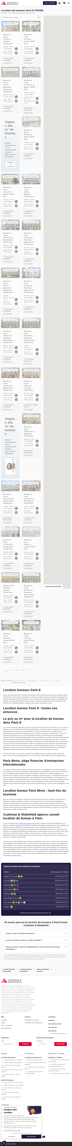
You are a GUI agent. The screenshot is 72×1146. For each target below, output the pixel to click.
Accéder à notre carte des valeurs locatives (34, 912)
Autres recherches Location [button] (43, 970)
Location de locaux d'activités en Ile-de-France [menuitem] (59, 1060)
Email (2, 1040)
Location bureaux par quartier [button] (9, 970)
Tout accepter (31, 1136)
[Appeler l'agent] (16, 48)
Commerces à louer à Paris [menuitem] (35, 1059)
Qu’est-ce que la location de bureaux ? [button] (20, 933)
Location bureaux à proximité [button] (26, 970)
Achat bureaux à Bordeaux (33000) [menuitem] (10, 1093)
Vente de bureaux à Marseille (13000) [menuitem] (11, 1088)
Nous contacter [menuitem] (50, 3)
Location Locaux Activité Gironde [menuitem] (60, 1073)
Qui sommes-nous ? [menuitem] (55, 1024)
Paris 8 (57, 680)
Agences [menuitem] (51, 1020)
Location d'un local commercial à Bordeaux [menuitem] (35, 1063)
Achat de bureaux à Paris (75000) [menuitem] (13, 1082)
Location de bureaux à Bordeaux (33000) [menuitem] (12, 1070)
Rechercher (60, 1044)
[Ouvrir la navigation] (69, 3)
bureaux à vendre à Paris (13, 855)
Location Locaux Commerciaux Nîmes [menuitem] (35, 1068)
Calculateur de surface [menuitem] (32, 1020)
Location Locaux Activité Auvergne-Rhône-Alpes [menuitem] (56, 1065)
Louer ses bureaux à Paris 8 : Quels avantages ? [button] (24, 940)
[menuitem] (60, 3)
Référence (40, 1040)
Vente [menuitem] (3, 1022)
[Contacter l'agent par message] (16, 52)
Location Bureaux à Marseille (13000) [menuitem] (10, 1066)
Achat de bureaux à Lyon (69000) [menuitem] (13, 1085)
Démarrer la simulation (10, 164)
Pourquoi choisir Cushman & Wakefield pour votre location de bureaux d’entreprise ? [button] (33, 948)
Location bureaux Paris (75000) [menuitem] (12, 1059)
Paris (51, 680)
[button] (4, 1143)
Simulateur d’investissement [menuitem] (34, 1022)
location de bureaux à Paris (26, 823)
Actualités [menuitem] (51, 1017)
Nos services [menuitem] (52, 1027)
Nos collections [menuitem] (6, 1028)
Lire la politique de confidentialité (12, 1130)
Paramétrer (11, 1136)
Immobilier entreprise (18, 680)
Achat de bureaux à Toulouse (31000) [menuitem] (11, 1097)
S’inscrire (25, 1044)
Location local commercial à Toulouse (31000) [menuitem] (34, 1072)
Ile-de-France (44, 680)
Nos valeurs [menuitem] (52, 1031)
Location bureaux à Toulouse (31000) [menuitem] (10, 1075)
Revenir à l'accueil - (6, 681)
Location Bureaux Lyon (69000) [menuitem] (12, 1062)
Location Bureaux (32, 680)
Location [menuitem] (4, 1020)
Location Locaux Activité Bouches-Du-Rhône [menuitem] (56, 1069)
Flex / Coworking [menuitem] (6, 1025)
